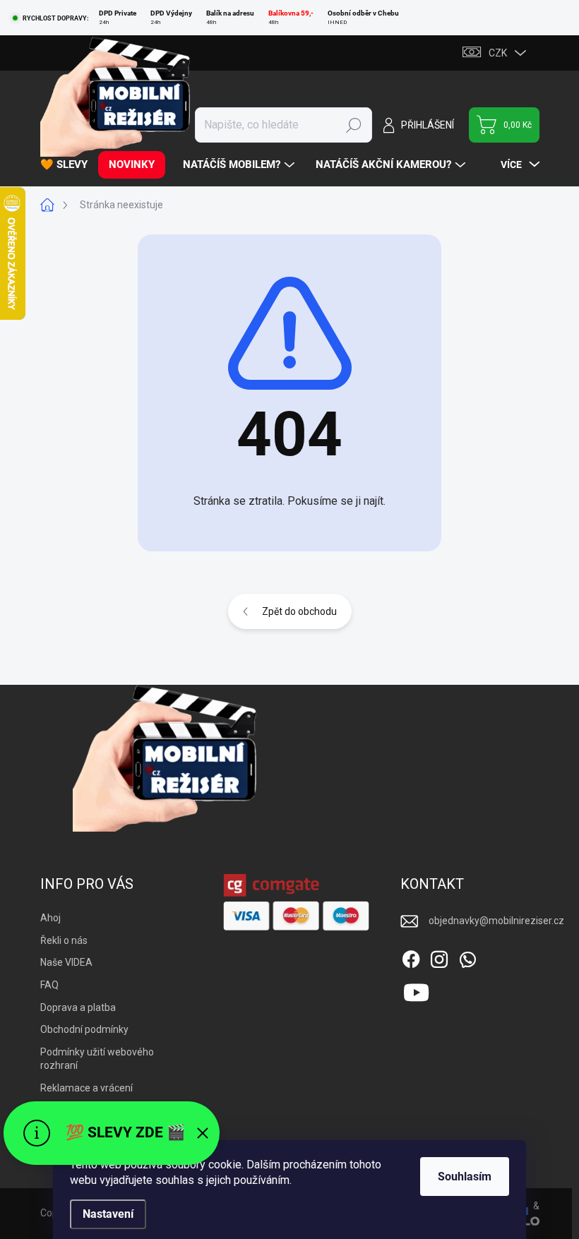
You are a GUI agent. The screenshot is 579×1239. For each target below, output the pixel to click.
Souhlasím (464, 1176)
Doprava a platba (78, 1007)
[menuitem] (69, 165)
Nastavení (108, 1214)
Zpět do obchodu (299, 611)
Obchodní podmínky (84, 1029)
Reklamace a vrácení (86, 1088)
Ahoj (50, 917)
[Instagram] (439, 956)
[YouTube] (416, 990)
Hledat (354, 125)
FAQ (49, 984)
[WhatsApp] (467, 956)
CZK (498, 53)
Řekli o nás (64, 940)
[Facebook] (411, 956)
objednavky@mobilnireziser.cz (496, 920)
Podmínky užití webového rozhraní (97, 1059)
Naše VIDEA (66, 962)
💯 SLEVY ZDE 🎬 (125, 1132)
